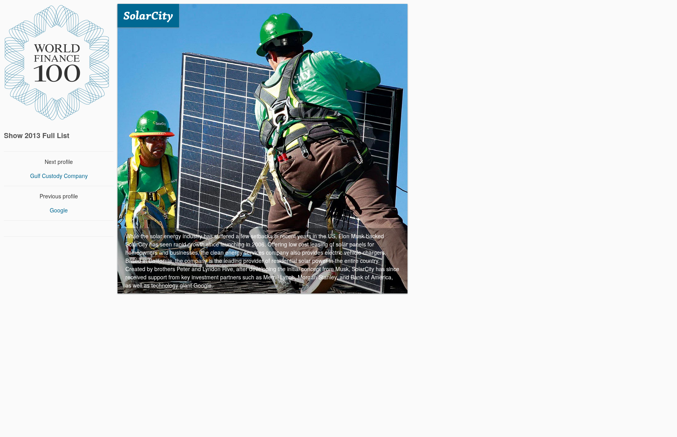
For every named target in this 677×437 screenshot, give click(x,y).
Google (59, 210)
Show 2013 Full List (36, 135)
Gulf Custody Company (59, 176)
